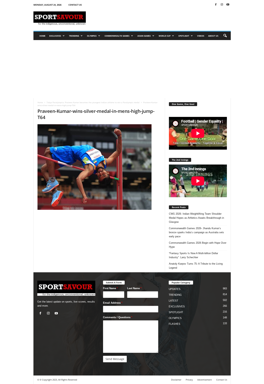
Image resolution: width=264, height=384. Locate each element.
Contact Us (221, 379)
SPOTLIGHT (183, 35)
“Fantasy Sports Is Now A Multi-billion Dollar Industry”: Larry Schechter (193, 255)
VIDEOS (200, 35)
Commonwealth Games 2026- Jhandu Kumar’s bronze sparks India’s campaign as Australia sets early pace (196, 232)
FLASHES (174, 323)
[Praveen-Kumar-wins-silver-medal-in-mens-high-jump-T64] (99, 167)
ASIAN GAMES (144, 35)
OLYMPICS (92, 35)
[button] (225, 36)
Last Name (134, 288)
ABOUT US (213, 35)
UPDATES (175, 289)
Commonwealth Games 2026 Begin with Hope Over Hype (197, 244)
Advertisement (204, 379)
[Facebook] (216, 5)
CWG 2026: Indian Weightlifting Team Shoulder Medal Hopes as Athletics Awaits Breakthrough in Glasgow (196, 217)
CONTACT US (75, 4)
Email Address (112, 302)
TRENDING (74, 35)
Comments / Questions (117, 317)
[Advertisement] (160, 18)
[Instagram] (222, 5)
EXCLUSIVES (55, 35)
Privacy (189, 379)
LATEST (173, 300)
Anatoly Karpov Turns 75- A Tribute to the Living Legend (196, 265)
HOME (42, 35)
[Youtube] (228, 5)
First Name (110, 288)
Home (40, 102)
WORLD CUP (164, 35)
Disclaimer (176, 379)
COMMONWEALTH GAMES (117, 35)
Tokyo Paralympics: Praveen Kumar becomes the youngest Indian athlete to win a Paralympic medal (93, 102)
